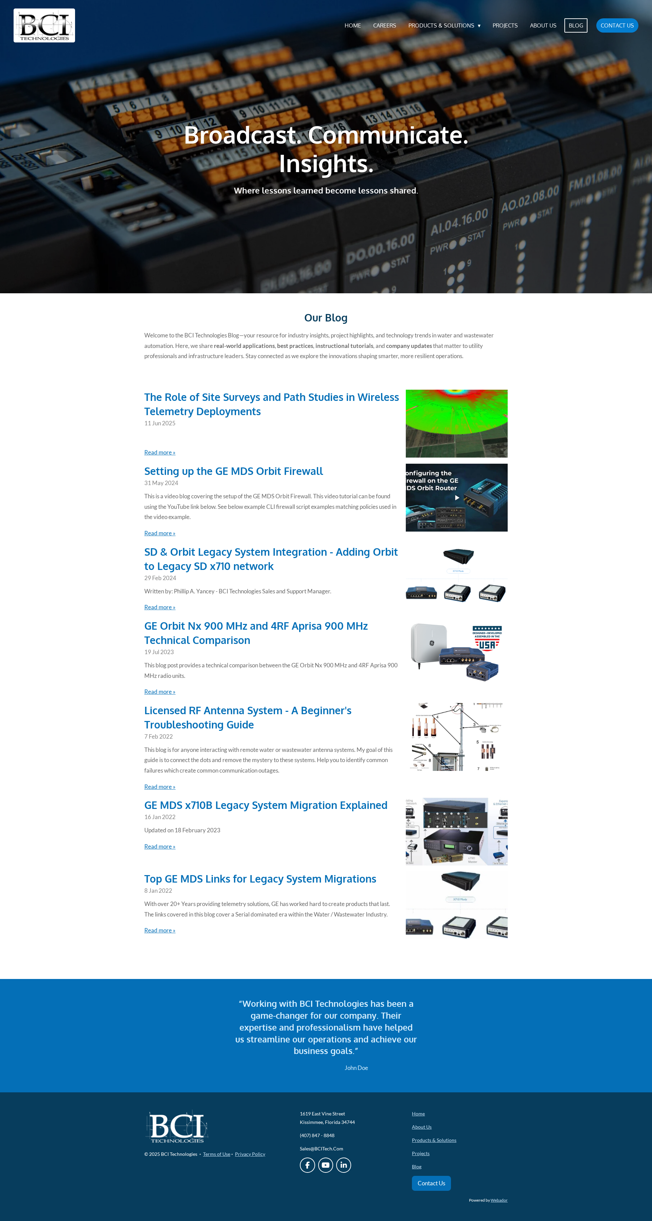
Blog (416, 1166)
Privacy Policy (250, 1154)
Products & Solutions (434, 1140)
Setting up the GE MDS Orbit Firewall (233, 470)
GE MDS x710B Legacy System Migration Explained (265, 804)
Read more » (160, 452)
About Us (422, 1127)
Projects (421, 1153)
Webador (499, 1200)
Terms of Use (216, 1154)
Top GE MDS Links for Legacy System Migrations (260, 878)
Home (418, 1113)
